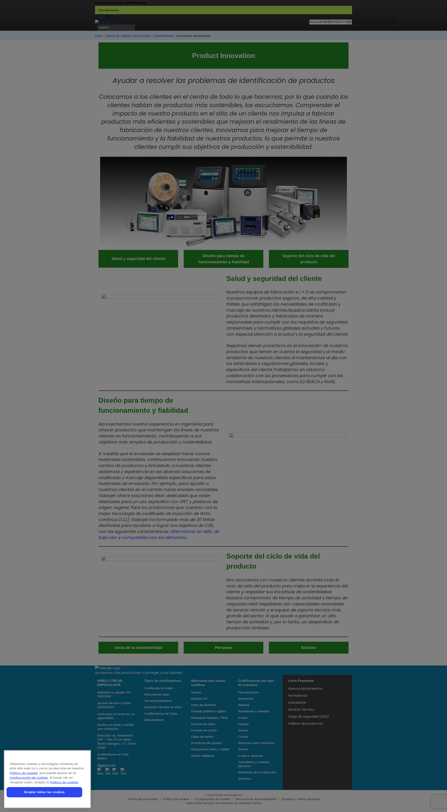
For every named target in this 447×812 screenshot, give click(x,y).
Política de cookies (24, 773)
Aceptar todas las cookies (44, 792)
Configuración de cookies (29, 777)
